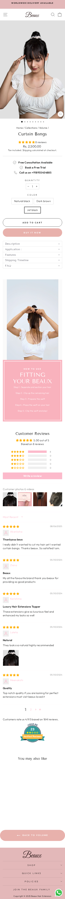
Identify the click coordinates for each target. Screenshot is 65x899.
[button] (26, 142)
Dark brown (43, 201)
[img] (11, 526)
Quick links (31, 873)
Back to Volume (35, 835)
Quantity (32, 180)
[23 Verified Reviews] (32, 748)
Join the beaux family (31, 889)
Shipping (27, 150)
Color (32, 194)
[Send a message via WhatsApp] (58, 892)
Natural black (22, 201)
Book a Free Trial (35, 167)
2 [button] (31, 709)
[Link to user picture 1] (11, 658)
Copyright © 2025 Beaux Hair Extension (32, 896)
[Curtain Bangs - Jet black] (18, 810)
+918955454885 (42, 172)
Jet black (32, 210)
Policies (32, 881)
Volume (43, 127)
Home (19, 127)
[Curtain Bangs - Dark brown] (14, 810)
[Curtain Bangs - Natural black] (10, 810)
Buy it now (32, 232)
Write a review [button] (32, 476)
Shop (32, 865)
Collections (31, 127)
